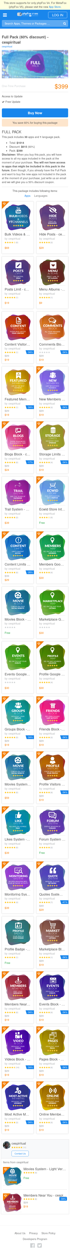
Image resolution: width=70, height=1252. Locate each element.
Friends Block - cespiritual (52, 729)
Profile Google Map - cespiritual (52, 674)
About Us (20, 1233)
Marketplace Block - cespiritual (52, 949)
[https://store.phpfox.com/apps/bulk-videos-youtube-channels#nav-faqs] (18, 217)
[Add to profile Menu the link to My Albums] (52, 272)
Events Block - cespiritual (52, 1004)
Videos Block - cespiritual (18, 1059)
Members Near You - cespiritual (18, 1004)
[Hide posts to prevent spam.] (52, 217)
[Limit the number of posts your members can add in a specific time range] (18, 272)
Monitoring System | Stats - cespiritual (18, 894)
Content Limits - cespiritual (18, 564)
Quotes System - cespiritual (52, 894)
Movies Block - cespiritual (18, 619)
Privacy (33, 1233)
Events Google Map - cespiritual (18, 674)
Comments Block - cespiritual (52, 344)
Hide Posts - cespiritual (52, 234)
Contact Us (20, 1153)
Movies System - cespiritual (18, 784)
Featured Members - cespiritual (18, 399)
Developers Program (35, 1239)
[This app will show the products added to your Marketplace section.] (52, 932)
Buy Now (35, 112)
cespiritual (7, 46)
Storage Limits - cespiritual (52, 454)
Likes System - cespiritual (18, 839)
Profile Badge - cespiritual (18, 949)
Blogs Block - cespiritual (18, 454)
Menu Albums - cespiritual (52, 289)
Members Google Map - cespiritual (52, 564)
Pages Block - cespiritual (52, 1059)
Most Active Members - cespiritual (18, 1114)
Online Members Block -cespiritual (52, 1114)
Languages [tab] (40, 195)
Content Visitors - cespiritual (18, 344)
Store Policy (48, 1233)
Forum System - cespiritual (52, 839)
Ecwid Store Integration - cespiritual (52, 509)
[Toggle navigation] (5, 14)
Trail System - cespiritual (18, 509)
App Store (55, 7)
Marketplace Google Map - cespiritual (52, 619)
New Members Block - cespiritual (52, 399)
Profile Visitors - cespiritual (52, 784)
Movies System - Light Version (45, 1169)
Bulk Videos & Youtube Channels (18, 234)
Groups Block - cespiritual (18, 729)
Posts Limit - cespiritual (18, 289)
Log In (57, 14)
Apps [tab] (27, 195)
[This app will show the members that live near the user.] (18, 987)
